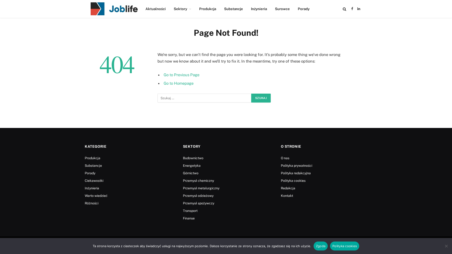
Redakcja (288, 188)
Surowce (282, 9)
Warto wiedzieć (96, 196)
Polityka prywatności (296, 165)
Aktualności (155, 9)
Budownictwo (193, 158)
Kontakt (287, 196)
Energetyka (192, 165)
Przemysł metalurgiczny (201, 188)
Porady (304, 9)
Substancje (233, 9)
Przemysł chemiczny (198, 181)
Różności (91, 203)
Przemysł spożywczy (198, 203)
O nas (285, 158)
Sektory (180, 9)
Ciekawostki (94, 181)
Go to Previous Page (181, 74)
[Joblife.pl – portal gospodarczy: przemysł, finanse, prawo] (114, 9)
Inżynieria (259, 9)
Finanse (189, 218)
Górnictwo (190, 173)
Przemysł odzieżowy (198, 196)
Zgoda (320, 246)
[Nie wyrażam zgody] (446, 246)
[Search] (344, 9)
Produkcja (207, 9)
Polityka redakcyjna (296, 173)
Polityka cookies (293, 181)
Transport (190, 211)
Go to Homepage (179, 83)
